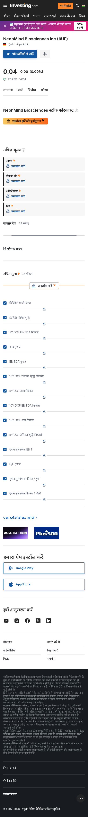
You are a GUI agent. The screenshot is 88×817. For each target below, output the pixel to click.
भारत (36, 16)
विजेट (6, 658)
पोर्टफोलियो (9, 650)
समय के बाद (67, 16)
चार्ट (20, 90)
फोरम (44, 90)
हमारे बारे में (53, 642)
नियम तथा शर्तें (9, 767)
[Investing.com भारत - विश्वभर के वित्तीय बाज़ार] (24, 5)
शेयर (7, 16)
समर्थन (50, 658)
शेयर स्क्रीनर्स (21, 16)
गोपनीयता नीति (9, 780)
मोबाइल (7, 642)
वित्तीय (32, 90)
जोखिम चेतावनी (10, 794)
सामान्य (8, 90)
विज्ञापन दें (52, 650)
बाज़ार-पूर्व (50, 16)
